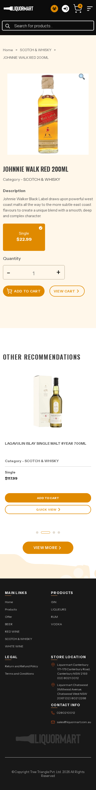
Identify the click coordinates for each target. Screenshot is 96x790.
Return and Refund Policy (21, 666)
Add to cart (27, 291)
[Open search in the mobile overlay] (48, 25)
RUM (54, 617)
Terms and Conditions (19, 673)
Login (65, 8)
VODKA (56, 624)
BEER (9, 624)
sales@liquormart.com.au (74, 722)
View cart (64, 291)
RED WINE (12, 631)
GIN (53, 602)
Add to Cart (48, 498)
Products (11, 609)
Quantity (12, 258)
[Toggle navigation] (90, 8)
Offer (8, 617)
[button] (37, 532)
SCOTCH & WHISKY (35, 50)
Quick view (46, 509)
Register (54, 8)
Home (8, 50)
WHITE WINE (14, 646)
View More (45, 547)
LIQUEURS (58, 609)
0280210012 (66, 712)
